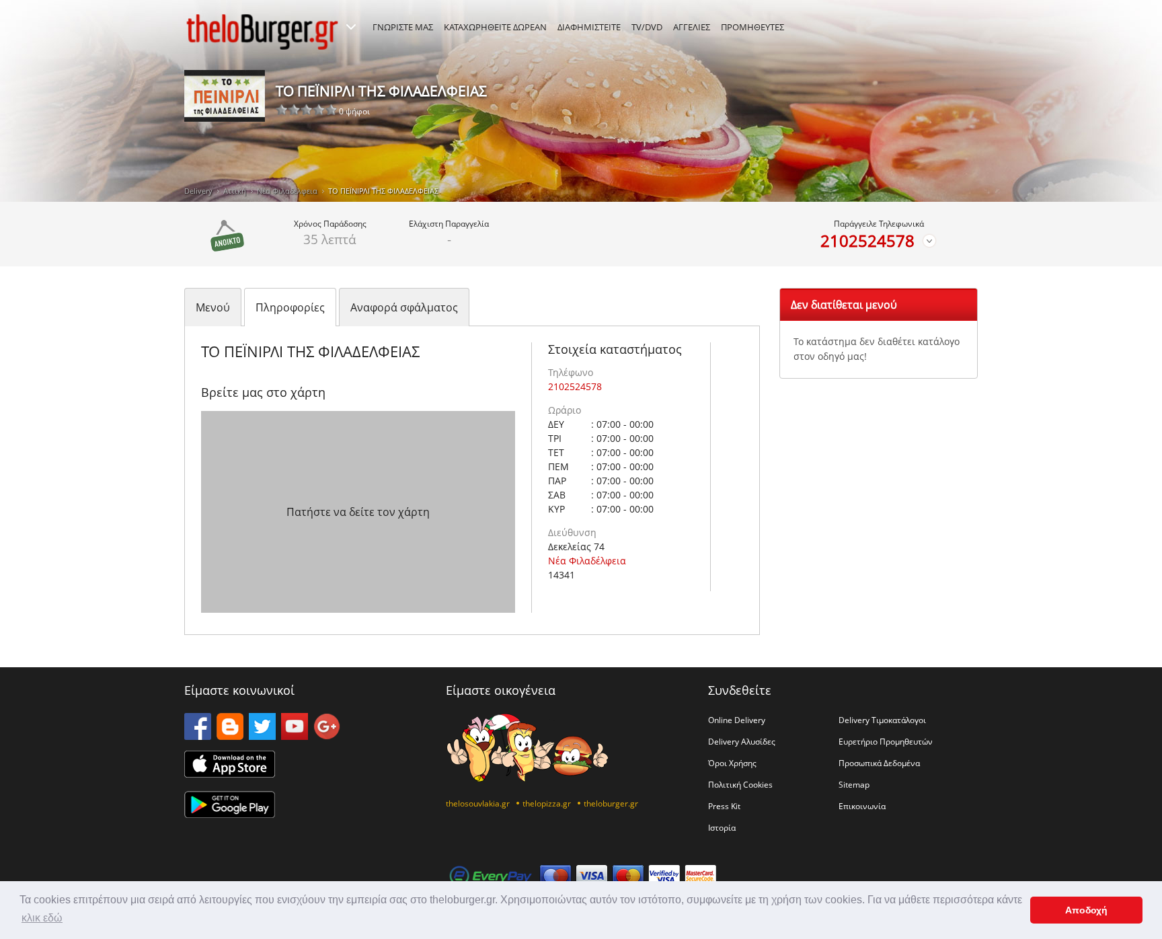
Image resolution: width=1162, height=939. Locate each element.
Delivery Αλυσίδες (741, 741)
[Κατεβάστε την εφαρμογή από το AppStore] (229, 773)
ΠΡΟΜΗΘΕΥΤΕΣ (752, 27)
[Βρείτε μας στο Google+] (326, 735)
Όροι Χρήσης (732, 762)
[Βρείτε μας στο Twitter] (262, 735)
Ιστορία (722, 827)
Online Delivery (736, 719)
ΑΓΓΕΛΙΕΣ (691, 27)
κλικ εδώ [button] (42, 918)
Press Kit (724, 805)
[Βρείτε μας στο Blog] (230, 735)
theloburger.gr (611, 803)
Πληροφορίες (290, 307)
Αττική (234, 191)
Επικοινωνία (862, 805)
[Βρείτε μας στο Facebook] (197, 735)
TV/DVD (646, 27)
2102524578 (867, 241)
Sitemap (854, 784)
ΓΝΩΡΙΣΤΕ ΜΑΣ (403, 27)
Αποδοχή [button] (1086, 910)
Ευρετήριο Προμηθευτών (886, 741)
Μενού (213, 307)
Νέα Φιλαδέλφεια (287, 191)
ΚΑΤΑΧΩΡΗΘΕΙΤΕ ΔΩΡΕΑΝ (495, 27)
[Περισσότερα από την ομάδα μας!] (351, 26)
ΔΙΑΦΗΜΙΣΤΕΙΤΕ (589, 27)
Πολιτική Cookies (740, 784)
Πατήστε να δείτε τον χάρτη (358, 511)
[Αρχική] (262, 31)
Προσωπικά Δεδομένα (879, 762)
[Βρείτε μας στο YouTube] (294, 735)
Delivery (198, 191)
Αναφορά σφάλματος (404, 307)
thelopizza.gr (546, 803)
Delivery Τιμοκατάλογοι (882, 719)
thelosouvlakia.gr (478, 803)
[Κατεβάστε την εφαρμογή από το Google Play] (229, 813)
